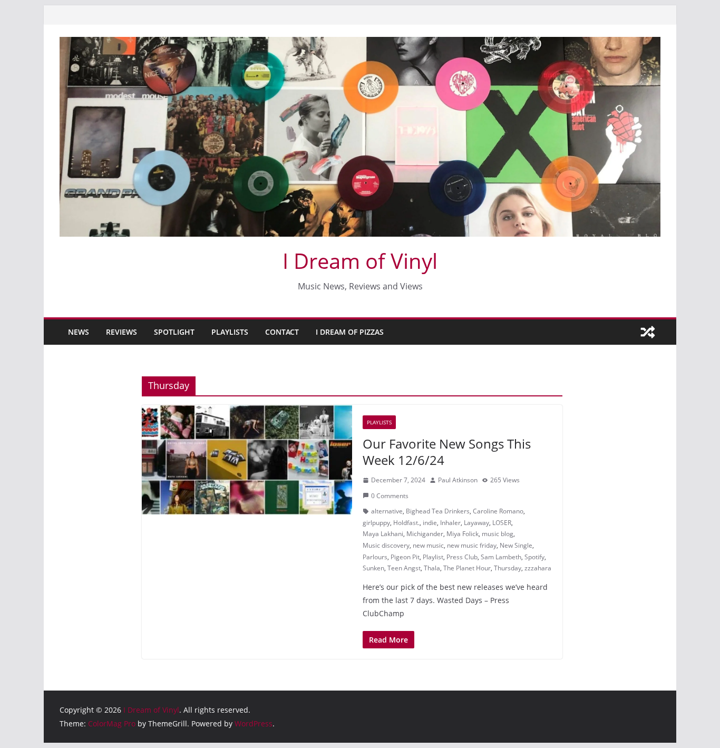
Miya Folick (462, 533)
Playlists (229, 332)
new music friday (472, 545)
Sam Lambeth (501, 556)
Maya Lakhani (383, 533)
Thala (432, 568)
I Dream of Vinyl (360, 260)
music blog (497, 533)
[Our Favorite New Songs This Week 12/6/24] (247, 460)
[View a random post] (647, 332)
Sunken (373, 568)
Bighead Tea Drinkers (438, 511)
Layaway (476, 522)
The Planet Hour (467, 568)
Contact (282, 332)
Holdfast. (406, 522)
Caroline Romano (498, 511)
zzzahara (537, 568)
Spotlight (174, 332)
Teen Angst (404, 568)
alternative (387, 511)
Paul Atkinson (458, 479)
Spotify (534, 556)
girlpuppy (376, 522)
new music (428, 545)
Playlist (433, 556)
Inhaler (450, 522)
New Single (516, 545)
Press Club (462, 556)
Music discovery (386, 545)
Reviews (121, 332)
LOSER (501, 522)
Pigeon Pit (405, 556)
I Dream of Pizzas (350, 332)
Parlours (375, 556)
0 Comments (389, 495)
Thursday (507, 568)
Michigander (424, 533)
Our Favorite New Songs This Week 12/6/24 (447, 452)
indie (430, 522)
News (78, 332)
